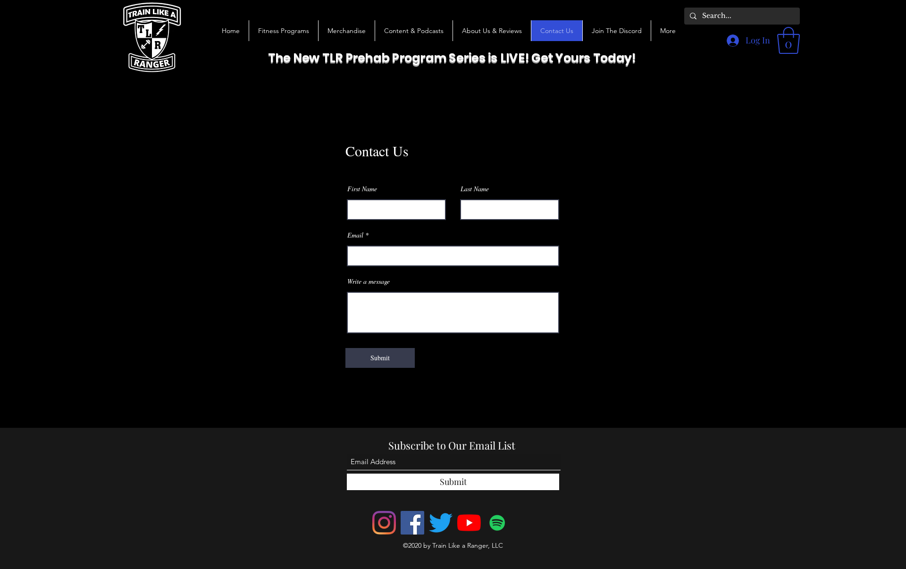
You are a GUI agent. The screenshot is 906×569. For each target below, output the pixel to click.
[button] (414, 30)
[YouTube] (469, 523)
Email (355, 235)
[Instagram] (384, 523)
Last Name (475, 189)
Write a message (368, 281)
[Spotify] (497, 523)
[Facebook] (412, 523)
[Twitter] (441, 523)
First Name (362, 189)
